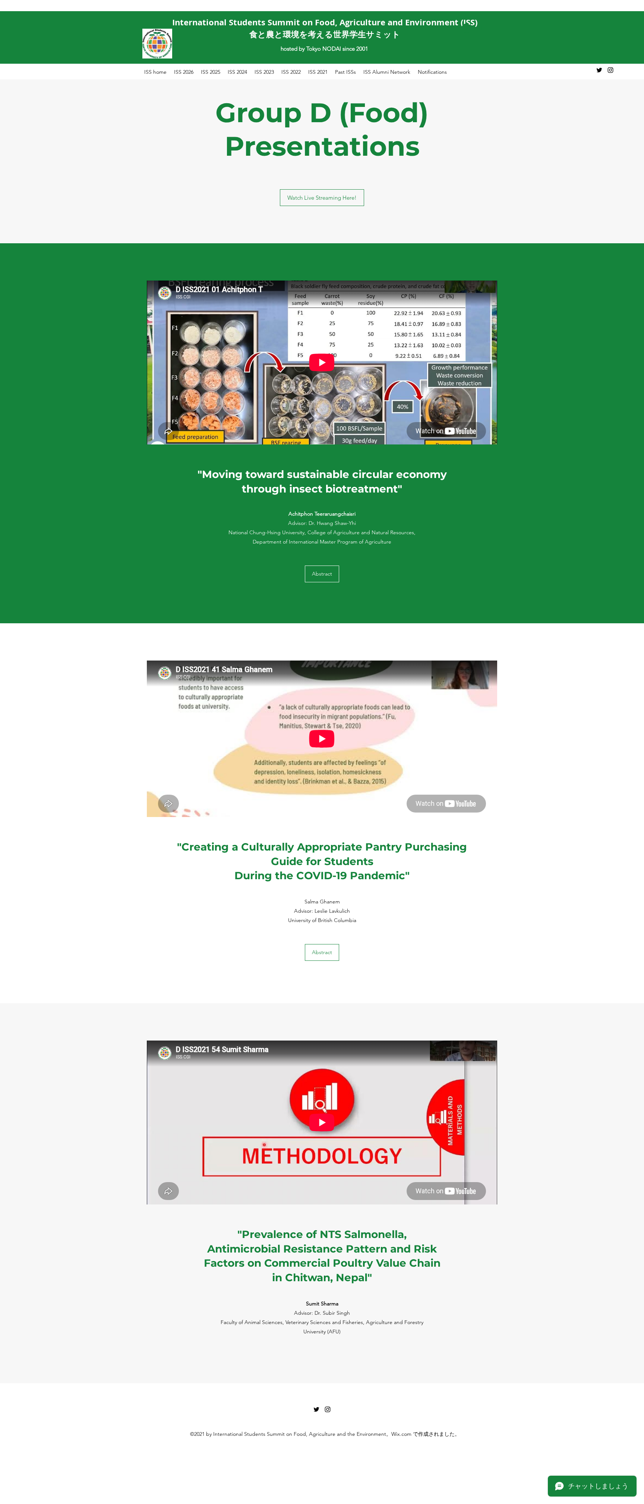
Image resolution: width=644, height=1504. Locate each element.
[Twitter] (599, 70)
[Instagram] (610, 70)
